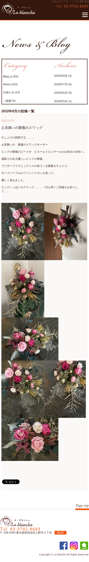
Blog (6, 76)
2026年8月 (61, 75)
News (6, 84)
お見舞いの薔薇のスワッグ (21, 127)
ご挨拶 (7, 100)
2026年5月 (61, 101)
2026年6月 (61, 92)
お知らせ (8, 92)
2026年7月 (61, 84)
